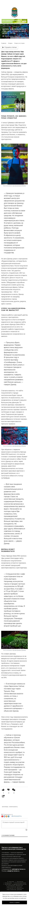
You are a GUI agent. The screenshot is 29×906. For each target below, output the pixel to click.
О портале (10, 881)
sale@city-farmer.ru (13, 871)
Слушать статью (10, 47)
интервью (5, 806)
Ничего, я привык (15, 902)
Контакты (20, 881)
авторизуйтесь (17, 816)
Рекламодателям (20, 883)
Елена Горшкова (9, 36)
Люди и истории (7, 26)
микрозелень (14, 806)
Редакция (8, 883)
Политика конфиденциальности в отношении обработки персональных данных (15, 885)
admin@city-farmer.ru (18, 869)
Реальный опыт (16, 26)
